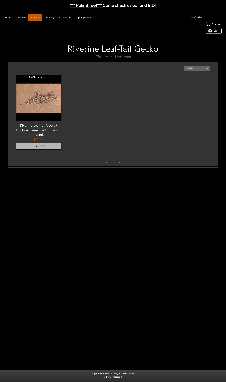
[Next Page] (119, 163)
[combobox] (197, 68)
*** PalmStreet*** (86, 5)
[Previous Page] (106, 163)
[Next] (211, 5)
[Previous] (14, 5)
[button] (214, 24)
